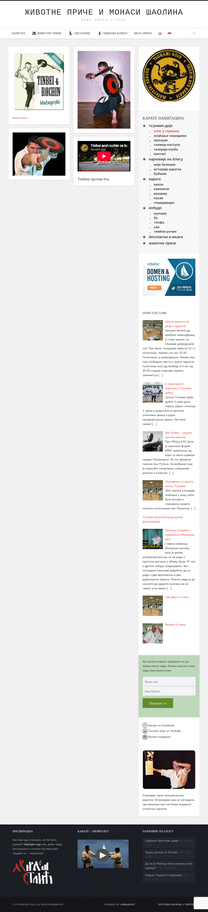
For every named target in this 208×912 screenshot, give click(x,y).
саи (156, 227)
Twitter (190, 904)
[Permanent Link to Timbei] (39, 173)
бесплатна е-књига (166, 237)
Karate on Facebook (160, 725)
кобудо (155, 208)
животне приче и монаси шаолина (104, 12)
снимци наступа (167, 144)
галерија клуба (166, 149)
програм (161, 140)
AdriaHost (127, 904)
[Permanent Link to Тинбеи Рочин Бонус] (39, 109)
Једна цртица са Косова (161, 852)
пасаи (158, 198)
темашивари (164, 202)
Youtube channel (170, 904)
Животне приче (49, 33)
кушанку (160, 193)
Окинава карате (115, 33)
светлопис (82, 33)
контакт (160, 154)
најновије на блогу (166, 159)
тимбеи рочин (165, 231)
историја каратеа (167, 169)
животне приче (162, 243)
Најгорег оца (32, 844)
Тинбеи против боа (93, 178)
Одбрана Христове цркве (162, 840)
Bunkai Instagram (159, 736)
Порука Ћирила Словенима (163, 875)
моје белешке (165, 164)
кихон (158, 184)
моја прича (143, 33)
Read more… (21, 117)
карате (155, 179)
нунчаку (160, 213)
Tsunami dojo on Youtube (164, 730)
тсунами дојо (161, 126)
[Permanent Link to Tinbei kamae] (104, 126)
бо (156, 218)
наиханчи (161, 189)
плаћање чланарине (170, 135)
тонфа (159, 222)
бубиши (160, 173)
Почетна (18, 33)
